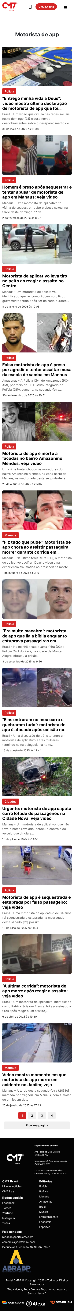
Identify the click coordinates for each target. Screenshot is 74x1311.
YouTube (7, 1213)
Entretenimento (48, 1216)
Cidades (11, 801)
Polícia (9, 91)
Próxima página (37, 1125)
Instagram (8, 1218)
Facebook (8, 1202)
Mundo (43, 1211)
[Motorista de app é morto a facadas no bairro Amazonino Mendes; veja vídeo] (37, 421)
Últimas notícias (12, 1186)
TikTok (6, 1223)
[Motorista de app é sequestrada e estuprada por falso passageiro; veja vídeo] (37, 865)
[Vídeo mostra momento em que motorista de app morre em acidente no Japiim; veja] (37, 1042)
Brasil (42, 1206)
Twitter (6, 1207)
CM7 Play (8, 1191)
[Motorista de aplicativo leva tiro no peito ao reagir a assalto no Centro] (37, 244)
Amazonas (45, 1201)
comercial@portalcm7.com (18, 1242)
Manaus (10, 535)
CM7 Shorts (46, 6)
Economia (45, 1221)
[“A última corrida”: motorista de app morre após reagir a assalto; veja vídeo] (37, 954)
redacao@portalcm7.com (17, 1236)
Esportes (44, 1226)
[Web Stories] (31, 6)
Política (43, 1191)
